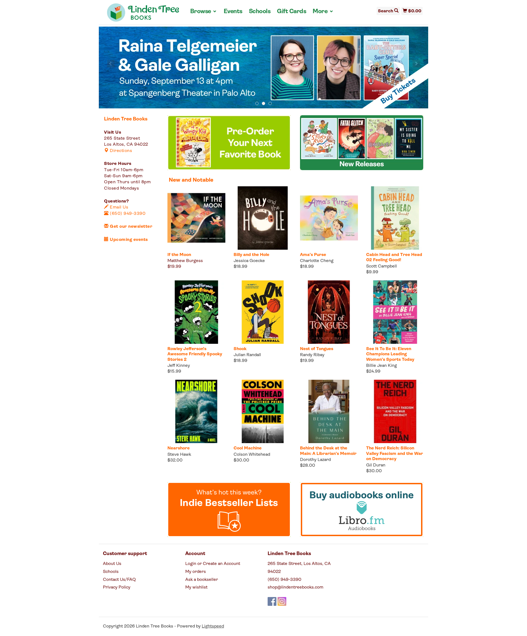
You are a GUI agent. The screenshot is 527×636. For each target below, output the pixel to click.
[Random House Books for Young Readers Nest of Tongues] (329, 312)
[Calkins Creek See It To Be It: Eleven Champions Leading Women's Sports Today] (395, 312)
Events (233, 12)
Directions (120, 151)
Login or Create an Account (212, 564)
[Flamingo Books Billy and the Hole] (262, 218)
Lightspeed (213, 626)
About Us (112, 564)
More (323, 11)
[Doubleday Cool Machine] (262, 411)
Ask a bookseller (201, 580)
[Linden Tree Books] (143, 14)
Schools (260, 12)
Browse (203, 11)
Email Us (118, 207)
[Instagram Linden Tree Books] (281, 601)
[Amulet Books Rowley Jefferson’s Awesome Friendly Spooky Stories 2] (196, 312)
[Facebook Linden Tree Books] (272, 601)
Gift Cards (291, 12)
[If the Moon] (196, 218)
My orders (195, 572)
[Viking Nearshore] (196, 411)
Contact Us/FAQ (119, 580)
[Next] (416, 63)
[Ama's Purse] (329, 218)
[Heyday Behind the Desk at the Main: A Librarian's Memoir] (329, 411)
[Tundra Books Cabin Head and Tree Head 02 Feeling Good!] (395, 218)
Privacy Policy (116, 587)
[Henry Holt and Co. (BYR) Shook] (262, 312)
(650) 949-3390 (127, 214)
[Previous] (110, 63)
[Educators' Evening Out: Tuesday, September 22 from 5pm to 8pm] (263, 68)
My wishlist (196, 587)
